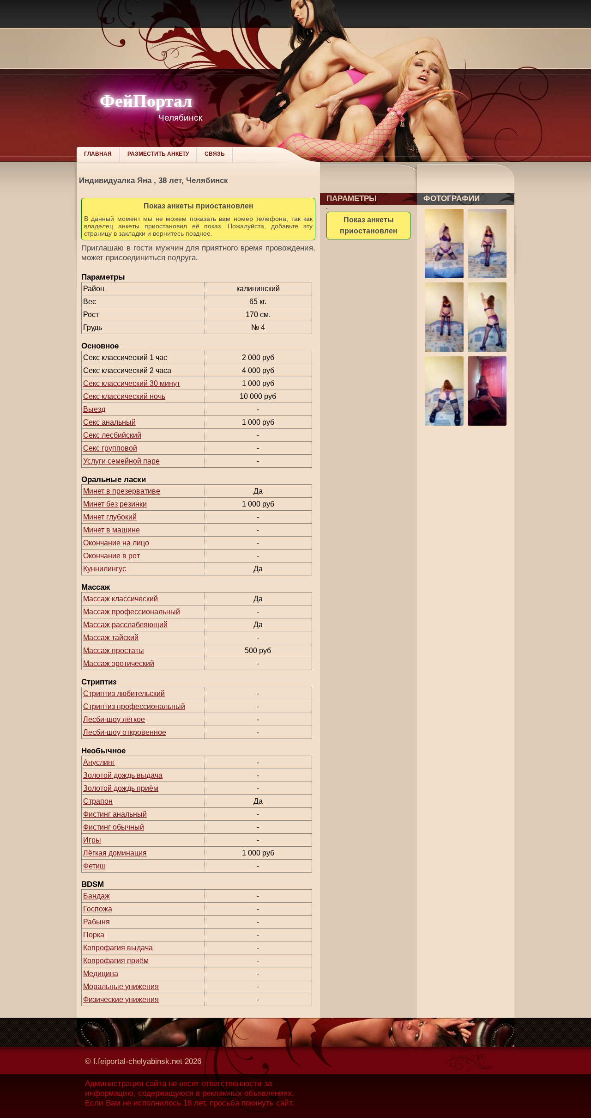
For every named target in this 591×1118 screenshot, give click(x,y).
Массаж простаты (113, 650)
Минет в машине (111, 530)
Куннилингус (104, 569)
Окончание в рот (111, 556)
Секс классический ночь (124, 396)
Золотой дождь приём (120, 788)
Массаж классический (120, 599)
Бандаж (96, 896)
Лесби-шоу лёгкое (114, 719)
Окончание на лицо (116, 543)
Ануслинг (99, 762)
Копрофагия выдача (118, 948)
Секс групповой (110, 448)
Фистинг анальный (115, 814)
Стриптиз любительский (124, 693)
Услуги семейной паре (121, 461)
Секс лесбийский (112, 435)
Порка (93, 935)
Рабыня (96, 922)
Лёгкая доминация (115, 853)
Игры (92, 840)
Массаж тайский (111, 637)
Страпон (98, 801)
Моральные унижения (121, 986)
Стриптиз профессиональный (134, 706)
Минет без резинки (115, 504)
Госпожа (97, 909)
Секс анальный (109, 422)
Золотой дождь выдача (123, 775)
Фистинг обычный (113, 827)
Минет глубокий (110, 517)
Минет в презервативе (121, 491)
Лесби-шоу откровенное (124, 732)
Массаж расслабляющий (125, 625)
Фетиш (94, 866)
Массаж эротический (118, 663)
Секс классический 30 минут (131, 383)
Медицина (100, 973)
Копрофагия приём (116, 961)
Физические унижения (121, 999)
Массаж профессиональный (131, 612)
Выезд (94, 409)
